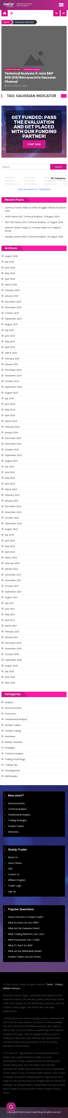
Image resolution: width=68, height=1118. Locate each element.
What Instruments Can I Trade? (24, 939)
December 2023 (13, 438)
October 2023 (12, 449)
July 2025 (9, 330)
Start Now (34, 144)
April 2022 (10, 551)
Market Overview (13, 742)
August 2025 (11, 324)
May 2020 (10, 682)
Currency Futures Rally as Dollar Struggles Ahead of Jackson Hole (35, 209)
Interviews (10, 736)
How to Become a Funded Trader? (25, 916)
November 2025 (13, 307)
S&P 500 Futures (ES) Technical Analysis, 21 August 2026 (34, 222)
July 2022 (9, 534)
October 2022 (12, 517)
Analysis (9, 702)
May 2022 (10, 546)
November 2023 (13, 443)
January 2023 (11, 500)
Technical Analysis (14, 753)
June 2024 (10, 403)
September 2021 (13, 591)
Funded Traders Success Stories (24, 956)
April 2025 (10, 347)
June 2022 (10, 540)
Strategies (10, 747)
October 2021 (12, 585)
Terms (49, 984)
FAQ (10, 868)
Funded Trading (13, 730)
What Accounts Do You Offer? (23, 922)
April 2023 (10, 483)
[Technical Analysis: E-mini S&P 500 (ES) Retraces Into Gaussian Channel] (34, 58)
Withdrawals (11, 776)
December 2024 (13, 369)
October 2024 (12, 381)
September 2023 (13, 455)
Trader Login (14, 885)
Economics (10, 713)
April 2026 (10, 278)
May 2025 (10, 341)
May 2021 (10, 614)
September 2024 (13, 386)
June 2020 (10, 676)
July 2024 (9, 398)
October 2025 (12, 312)
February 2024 (12, 426)
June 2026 (10, 267)
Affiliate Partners (11, 988)
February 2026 (12, 290)
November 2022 (13, 512)
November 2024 (13, 375)
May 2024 (10, 409)
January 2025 (11, 364)
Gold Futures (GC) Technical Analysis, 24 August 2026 (32, 216)
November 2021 (13, 580)
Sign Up (12, 891)
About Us (13, 857)
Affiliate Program (16, 879)
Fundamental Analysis (16, 719)
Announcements (13, 707)
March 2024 (11, 421)
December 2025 (13, 301)
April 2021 (10, 620)
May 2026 (10, 273)
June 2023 (10, 472)
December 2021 (13, 574)
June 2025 (10, 335)
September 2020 (13, 659)
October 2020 (12, 654)
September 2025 (13, 318)
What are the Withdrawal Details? (25, 951)
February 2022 (12, 563)
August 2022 (11, 529)
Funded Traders (13, 725)
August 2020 (11, 665)
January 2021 (11, 637)
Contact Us (13, 874)
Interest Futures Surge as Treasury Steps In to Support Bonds (33, 229)
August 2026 (11, 256)
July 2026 (9, 261)
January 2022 (11, 568)
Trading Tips (11, 764)
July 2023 (9, 466)
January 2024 (11, 432)
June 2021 (10, 608)
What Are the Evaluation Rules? (24, 928)
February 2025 (12, 358)
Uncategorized (12, 770)
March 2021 (11, 625)
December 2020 (13, 642)
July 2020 (9, 671)
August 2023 (11, 460)
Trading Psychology (15, 759)
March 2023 (11, 489)
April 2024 (10, 415)
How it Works (15, 863)
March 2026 (11, 284)
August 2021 (11, 597)
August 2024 (11, 392)
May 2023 (10, 477)
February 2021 (12, 631)
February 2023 (12, 494)
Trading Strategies (17, 820)
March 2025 (11, 352)
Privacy (59, 984)
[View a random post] (64, 13)
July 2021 (9, 603)
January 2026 (11, 295)
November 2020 (13, 648)
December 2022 (13, 506)
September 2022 (13, 523)
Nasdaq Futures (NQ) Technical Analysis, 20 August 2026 (34, 236)
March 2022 (11, 557)
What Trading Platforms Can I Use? (26, 934)
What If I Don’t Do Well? (20, 945)
